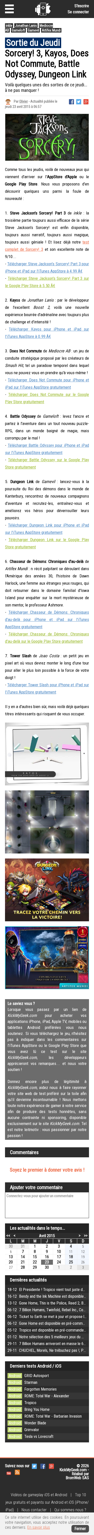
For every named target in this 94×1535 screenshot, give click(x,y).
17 (59, 1256)
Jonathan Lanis (26, 26)
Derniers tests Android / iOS (35, 1366)
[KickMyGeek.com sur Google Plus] (51, 1465)
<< (8, 1235)
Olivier (23, 101)
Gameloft (18, 30)
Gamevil (33, 30)
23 (47, 1262)
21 (23, 1262)
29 (35, 1267)
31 (23, 1246)
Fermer (80, 1528)
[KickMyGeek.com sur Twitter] (34, 1465)
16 (47, 1256)
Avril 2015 (47, 1235)
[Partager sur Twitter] (79, 101)
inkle (9, 26)
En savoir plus (38, 1527)
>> (85, 1235)
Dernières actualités (28, 1279)
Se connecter (78, 12)
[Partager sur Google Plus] (86, 101)
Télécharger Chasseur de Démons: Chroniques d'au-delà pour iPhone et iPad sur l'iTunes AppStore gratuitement (47, 619)
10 (59, 1251)
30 (11, 1246)
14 (23, 1256)
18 (71, 1256)
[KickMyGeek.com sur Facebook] (43, 1465)
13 (11, 1256)
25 (71, 1262)
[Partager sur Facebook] (71, 101)
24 (59, 1262)
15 (35, 1256)
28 (23, 1267)
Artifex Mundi (51, 30)
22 (35, 1262)
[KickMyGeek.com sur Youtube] (9, 1471)
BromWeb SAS (77, 1477)
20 (11, 1262)
